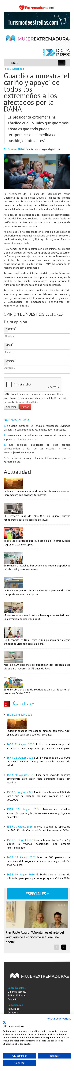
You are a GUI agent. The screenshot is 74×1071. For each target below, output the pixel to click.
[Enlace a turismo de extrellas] (37, 20)
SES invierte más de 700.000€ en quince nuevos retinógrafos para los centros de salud (38, 761)
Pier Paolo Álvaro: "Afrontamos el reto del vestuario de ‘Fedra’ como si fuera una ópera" (35, 937)
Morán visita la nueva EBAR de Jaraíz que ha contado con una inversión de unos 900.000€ (38, 795)
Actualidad (18, 68)
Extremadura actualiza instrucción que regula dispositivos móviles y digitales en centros (38, 813)
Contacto (12, 999)
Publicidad (13, 1008)
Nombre (7, 328)
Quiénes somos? (17, 991)
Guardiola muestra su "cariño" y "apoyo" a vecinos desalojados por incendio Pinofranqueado (38, 843)
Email (7, 344)
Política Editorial (17, 995)
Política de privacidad (59, 1018)
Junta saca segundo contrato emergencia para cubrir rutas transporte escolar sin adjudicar (38, 778)
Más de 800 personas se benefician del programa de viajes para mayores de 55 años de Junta (38, 861)
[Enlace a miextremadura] (37, 7)
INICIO (14, 63)
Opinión (7, 361)
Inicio (7, 68)
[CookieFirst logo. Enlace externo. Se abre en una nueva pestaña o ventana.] (4, 1022)
